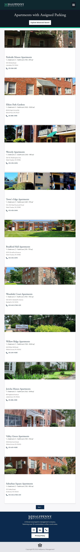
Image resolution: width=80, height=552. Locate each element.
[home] (14, 4)
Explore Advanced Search (40, 22)
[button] (74, 5)
